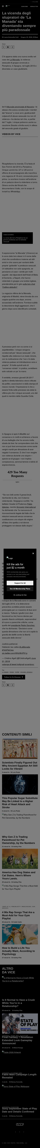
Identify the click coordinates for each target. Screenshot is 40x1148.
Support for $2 (20, 583)
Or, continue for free (20, 595)
